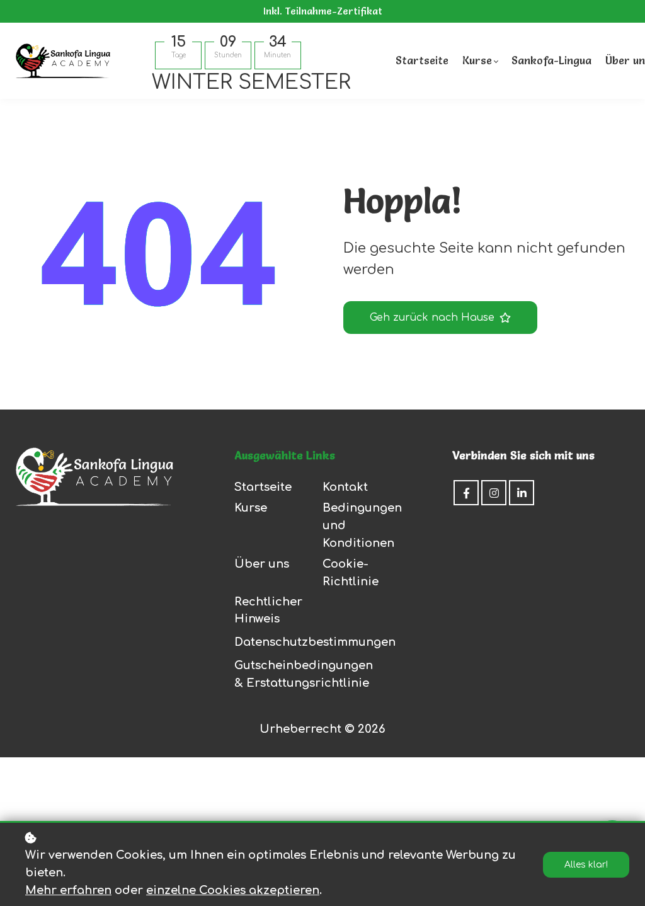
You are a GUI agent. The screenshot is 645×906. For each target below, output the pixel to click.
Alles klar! (586, 864)
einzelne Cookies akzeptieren (232, 890)
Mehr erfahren (68, 890)
